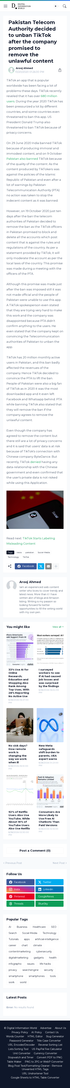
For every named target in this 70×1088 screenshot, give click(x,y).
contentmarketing (20, 951)
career (12, 945)
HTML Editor (35, 1036)
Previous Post (13, 863)
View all (56, 626)
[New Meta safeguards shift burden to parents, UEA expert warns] (50, 725)
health (53, 957)
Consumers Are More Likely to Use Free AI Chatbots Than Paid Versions (49, 818)
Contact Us (51, 1032)
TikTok (26, 557)
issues (30, 963)
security (48, 969)
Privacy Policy (20, 1032)
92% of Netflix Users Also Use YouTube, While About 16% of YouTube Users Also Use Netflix (19, 820)
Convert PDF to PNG (49, 1057)
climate (37, 945)
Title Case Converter (49, 1040)
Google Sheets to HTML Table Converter (35, 1077)
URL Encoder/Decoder (21, 1044)
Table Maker (14, 1061)
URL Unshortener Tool (35, 1073)
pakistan (29, 552)
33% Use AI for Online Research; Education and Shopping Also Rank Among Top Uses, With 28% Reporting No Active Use (18, 683)
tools (53, 976)
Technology (13, 557)
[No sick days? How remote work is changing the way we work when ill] (19, 725)
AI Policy (36, 1032)
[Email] (48, 566)
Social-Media (44, 552)
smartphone (16, 976)
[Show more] (56, 566)
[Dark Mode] (56, 6)
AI (10, 926)
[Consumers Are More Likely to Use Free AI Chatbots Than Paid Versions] (50, 791)
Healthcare (39, 926)
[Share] (59, 70)
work (11, 982)
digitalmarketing (18, 957)
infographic (15, 963)
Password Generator (21, 1040)
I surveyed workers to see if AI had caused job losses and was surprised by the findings (50, 678)
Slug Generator (55, 1036)
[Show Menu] (5, 6)
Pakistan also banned (22, 158)
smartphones (37, 976)
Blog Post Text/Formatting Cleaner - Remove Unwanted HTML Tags (35, 1067)
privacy (13, 969)
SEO (53, 926)
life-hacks (45, 963)
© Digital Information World (20, 1028)
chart (25, 945)
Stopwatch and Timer (20, 1057)
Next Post (59, 863)
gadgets (39, 957)
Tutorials (14, 939)
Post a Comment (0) (35, 850)
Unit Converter (21, 1053)
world (23, 982)
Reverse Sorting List (50, 1044)
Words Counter (15, 1036)
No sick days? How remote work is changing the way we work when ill (17, 754)
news (19, 552)
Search (13, 933)
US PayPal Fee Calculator (47, 1049)
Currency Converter (45, 1053)
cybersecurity (44, 951)
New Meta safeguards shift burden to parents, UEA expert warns (49, 752)
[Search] (64, 6)
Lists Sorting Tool (18, 1049)
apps (27, 939)
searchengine (30, 969)
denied (35, 462)
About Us (60, 1028)
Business (22, 926)
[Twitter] (41, 566)
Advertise (45, 1028)
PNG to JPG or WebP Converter (44, 1061)
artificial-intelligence (47, 939)
